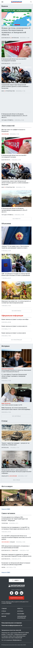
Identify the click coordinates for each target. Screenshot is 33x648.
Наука (3, 567)
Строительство (10, 91)
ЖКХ (3, 91)
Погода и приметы (7, 120)
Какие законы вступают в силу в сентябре (15, 319)
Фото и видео (6, 613)
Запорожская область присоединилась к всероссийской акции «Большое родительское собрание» (16, 471)
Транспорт (15, 550)
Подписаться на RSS (16, 598)
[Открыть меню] (2, 2)
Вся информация (16, 339)
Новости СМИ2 (6, 509)
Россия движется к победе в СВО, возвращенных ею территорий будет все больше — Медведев (15, 518)
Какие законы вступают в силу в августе (14, 326)
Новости (20, 608)
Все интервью (16, 416)
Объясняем (6, 224)
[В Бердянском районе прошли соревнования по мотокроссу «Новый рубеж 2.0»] (16, 497)
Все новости (16, 218)
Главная (4, 608)
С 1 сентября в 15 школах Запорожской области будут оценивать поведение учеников (14, 376)
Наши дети (5, 476)
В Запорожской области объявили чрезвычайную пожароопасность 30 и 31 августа (14, 115)
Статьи (4, 421)
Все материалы (16, 310)
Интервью (6, 346)
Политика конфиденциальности (12, 625)
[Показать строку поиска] (31, 2)
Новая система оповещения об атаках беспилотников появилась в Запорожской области (16, 31)
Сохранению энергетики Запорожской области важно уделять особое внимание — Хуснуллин (16, 86)
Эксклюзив (5, 134)
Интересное (15, 37)
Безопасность (6, 37)
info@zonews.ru (17, 640)
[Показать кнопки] (3, 504)
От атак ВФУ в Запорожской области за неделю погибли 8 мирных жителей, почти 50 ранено (16, 537)
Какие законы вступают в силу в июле (14, 333)
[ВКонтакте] (21, 593)
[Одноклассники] (11, 593)
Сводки (12, 542)
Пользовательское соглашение (12, 623)
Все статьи (16, 480)
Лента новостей (8, 126)
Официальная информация (12, 316)
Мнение (4, 616)
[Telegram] (16, 593)
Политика (5, 523)
